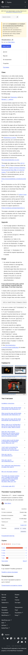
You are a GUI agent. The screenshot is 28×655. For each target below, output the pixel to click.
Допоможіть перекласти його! (14, 12)
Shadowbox (13, 97)
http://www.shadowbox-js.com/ (10, 160)
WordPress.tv (5, 615)
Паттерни (17, 602)
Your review (4, 561)
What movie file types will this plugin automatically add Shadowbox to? (11, 414)
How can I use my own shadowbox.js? (7, 455)
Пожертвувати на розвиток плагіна (11, 585)
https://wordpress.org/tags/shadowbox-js (13, 208)
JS (20, 528)
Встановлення (7, 59)
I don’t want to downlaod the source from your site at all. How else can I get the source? (10, 448)
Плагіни (17, 600)
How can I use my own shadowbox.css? (7, 460)
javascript (17, 528)
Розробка (6, 63)
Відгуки (5, 56)
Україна (7, 634)
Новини (3, 597)
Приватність (5, 602)
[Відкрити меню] (25, 2)
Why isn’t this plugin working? (9, 471)
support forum (23, 194)
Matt (3, 622)
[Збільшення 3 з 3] (24, 378)
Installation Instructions (7, 403)
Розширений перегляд (7, 535)
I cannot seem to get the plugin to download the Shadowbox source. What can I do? (10, 441)
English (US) (24, 525)
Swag (17, 615)
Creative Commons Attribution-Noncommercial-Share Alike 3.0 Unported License (13, 170)
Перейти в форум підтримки (9, 572)
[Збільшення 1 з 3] (11, 367)
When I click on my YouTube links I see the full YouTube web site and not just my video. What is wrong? (11, 426)
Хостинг (3, 600)
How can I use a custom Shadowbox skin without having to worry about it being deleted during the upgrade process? (10, 434)
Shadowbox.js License (10, 137)
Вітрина (17, 594)
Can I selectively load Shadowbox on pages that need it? (10, 466)
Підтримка (6, 67)
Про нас (3, 594)
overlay (24, 528)
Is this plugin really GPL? (8, 486)
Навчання (4, 607)
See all (25, 561)
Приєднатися (18, 607)
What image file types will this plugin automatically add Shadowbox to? (11, 408)
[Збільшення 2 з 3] (24, 367)
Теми (16, 597)
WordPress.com (6, 620)
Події (16, 610)
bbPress (4, 625)
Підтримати (19, 612)
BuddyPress (5, 628)
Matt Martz (11, 42)
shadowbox (23, 531)
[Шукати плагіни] (17, 17)
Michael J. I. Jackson (7, 99)
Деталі (5, 52)
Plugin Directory (5, 6)
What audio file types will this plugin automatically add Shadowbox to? (11, 419)
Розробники (4, 612)
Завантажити (6, 46)
